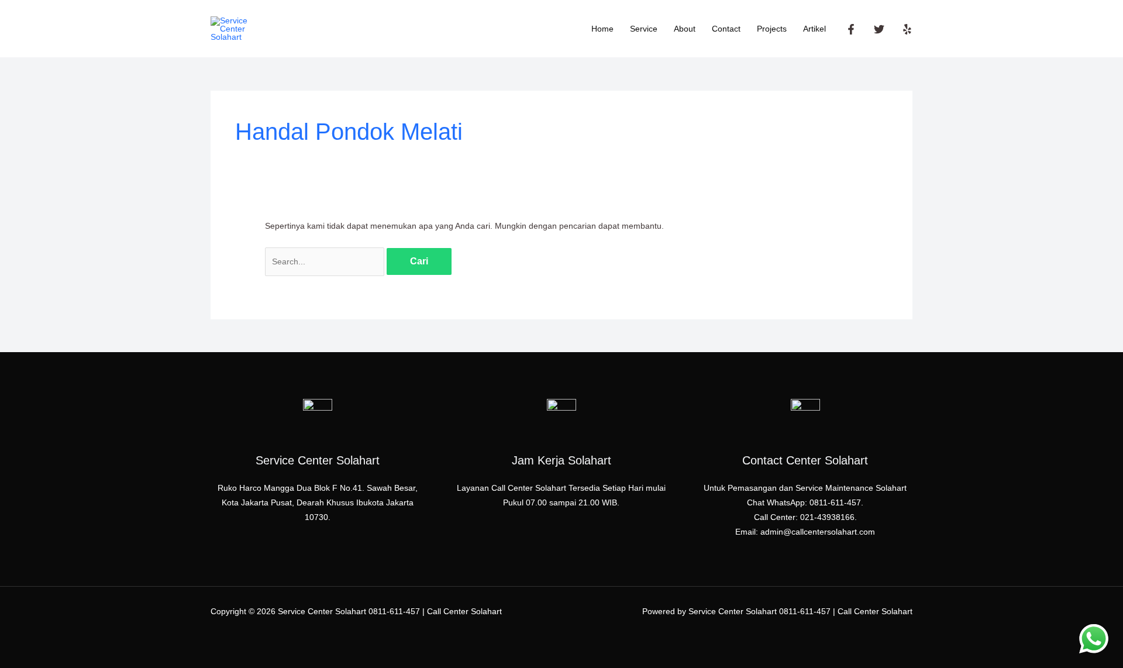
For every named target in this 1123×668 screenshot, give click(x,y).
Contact (726, 28)
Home (602, 28)
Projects (772, 28)
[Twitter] (879, 29)
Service (643, 28)
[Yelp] (907, 29)
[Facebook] (851, 29)
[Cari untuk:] (326, 261)
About (684, 28)
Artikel (814, 28)
